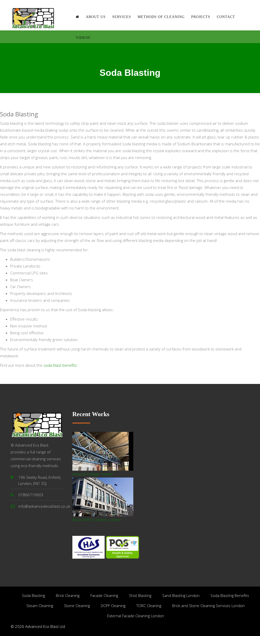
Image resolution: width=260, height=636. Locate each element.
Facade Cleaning (104, 595)
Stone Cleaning (77, 605)
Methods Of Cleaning (161, 17)
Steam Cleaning (39, 605)
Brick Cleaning (67, 595)
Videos (83, 38)
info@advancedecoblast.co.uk (44, 506)
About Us (96, 17)
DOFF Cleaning (113, 605)
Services (121, 17)
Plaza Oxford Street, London (96, 519)
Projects (200, 17)
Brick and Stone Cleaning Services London (208, 605)
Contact (226, 17)
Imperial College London (93, 473)
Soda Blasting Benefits (229, 595)
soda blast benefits (60, 365)
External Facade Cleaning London (135, 615)
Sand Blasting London (181, 595)
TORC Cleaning (148, 605)
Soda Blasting (33, 595)
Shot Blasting (140, 595)
